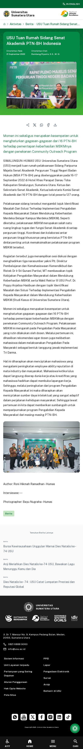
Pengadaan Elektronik (56, 671)
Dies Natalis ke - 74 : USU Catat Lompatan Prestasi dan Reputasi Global (39, 584)
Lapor (47, 665)
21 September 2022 (15, 54)
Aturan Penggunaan (15, 682)
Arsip (47, 684)
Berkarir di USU (52, 691)
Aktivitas (15, 24)
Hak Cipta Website (15, 688)
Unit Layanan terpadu (16, 665)
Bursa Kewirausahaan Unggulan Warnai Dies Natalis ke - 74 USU (39, 549)
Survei (47, 678)
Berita (29, 24)
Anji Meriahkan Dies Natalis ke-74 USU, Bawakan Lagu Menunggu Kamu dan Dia (39, 567)
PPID (46, 658)
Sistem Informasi (14, 658)
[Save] (4, 24)
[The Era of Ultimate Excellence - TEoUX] (69, 14)
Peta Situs (10, 695)
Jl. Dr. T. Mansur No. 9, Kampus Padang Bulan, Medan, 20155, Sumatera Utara (34, 636)
